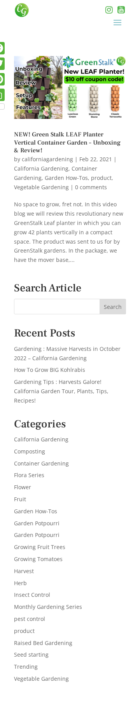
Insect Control (32, 594)
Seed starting (31, 654)
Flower (22, 487)
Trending (26, 666)
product (101, 177)
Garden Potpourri (37, 523)
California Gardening (41, 168)
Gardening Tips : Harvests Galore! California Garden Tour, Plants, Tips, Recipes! (61, 391)
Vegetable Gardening (41, 187)
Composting (29, 451)
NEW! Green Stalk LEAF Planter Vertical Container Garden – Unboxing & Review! (67, 143)
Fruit (20, 499)
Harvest (24, 571)
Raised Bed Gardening (43, 643)
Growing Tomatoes (38, 559)
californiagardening (47, 159)
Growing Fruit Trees (39, 547)
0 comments (91, 187)
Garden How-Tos (66, 177)
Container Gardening (41, 463)
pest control (29, 618)
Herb (20, 583)
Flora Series (29, 475)
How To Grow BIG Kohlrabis (49, 369)
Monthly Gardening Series (48, 606)
